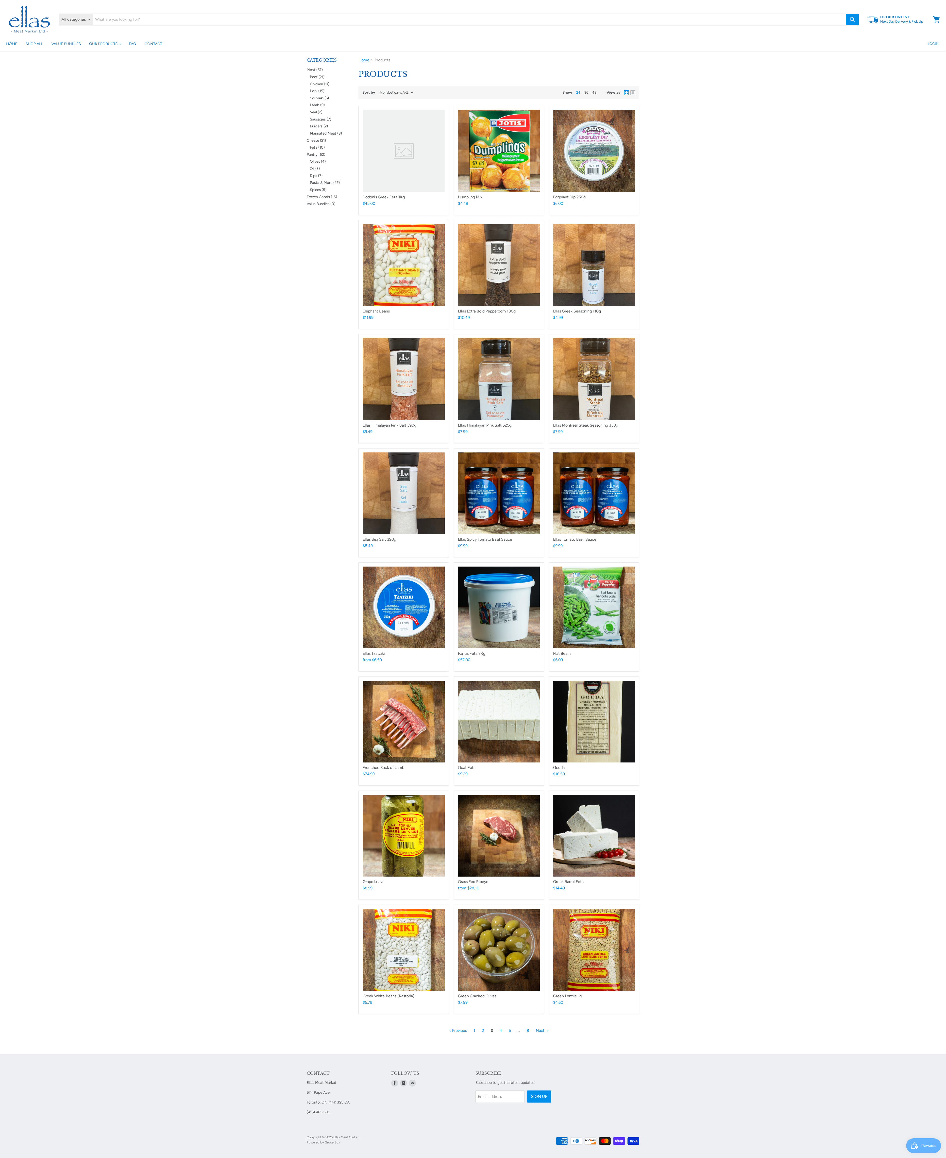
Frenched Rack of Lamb (383, 767)
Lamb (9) (317, 105)
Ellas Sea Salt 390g (379, 539)
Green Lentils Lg (567, 996)
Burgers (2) (319, 126)
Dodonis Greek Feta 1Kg (384, 197)
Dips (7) (316, 175)
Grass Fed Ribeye (473, 881)
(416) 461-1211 (318, 1112)
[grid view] (626, 92)
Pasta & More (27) (325, 182)
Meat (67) (315, 70)
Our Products (103, 44)
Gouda (559, 767)
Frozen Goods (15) (322, 197)
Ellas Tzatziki (374, 653)
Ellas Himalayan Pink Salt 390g (389, 425)
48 (594, 92)
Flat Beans (562, 653)
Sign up (539, 1096)
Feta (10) (317, 147)
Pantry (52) (316, 154)
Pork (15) (317, 91)
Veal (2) (316, 112)
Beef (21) (317, 77)
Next (540, 1030)
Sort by (368, 92)
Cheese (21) (316, 140)
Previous (459, 1030)
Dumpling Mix (470, 197)
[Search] (852, 19)
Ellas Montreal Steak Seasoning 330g (585, 425)
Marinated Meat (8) (326, 133)
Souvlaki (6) (319, 98)
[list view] (632, 92)
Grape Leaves (374, 881)
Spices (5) (318, 190)
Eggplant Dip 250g (569, 197)
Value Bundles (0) (321, 204)
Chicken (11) (319, 84)
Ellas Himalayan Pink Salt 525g (484, 425)
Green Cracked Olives (477, 996)
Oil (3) (315, 168)
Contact (153, 44)
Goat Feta (466, 767)
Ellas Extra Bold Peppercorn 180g (487, 311)
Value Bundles (66, 44)
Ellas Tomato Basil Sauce (574, 539)
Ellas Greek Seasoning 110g (577, 311)
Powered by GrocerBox (323, 1142)
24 (578, 92)
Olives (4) (318, 161)
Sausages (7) (320, 119)
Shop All (34, 44)
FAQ (132, 44)
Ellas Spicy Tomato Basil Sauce (485, 539)
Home (11, 44)
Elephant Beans (376, 311)
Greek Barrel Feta (568, 881)
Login (933, 44)
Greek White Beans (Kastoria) (388, 996)
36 (586, 92)
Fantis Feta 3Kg (471, 653)
